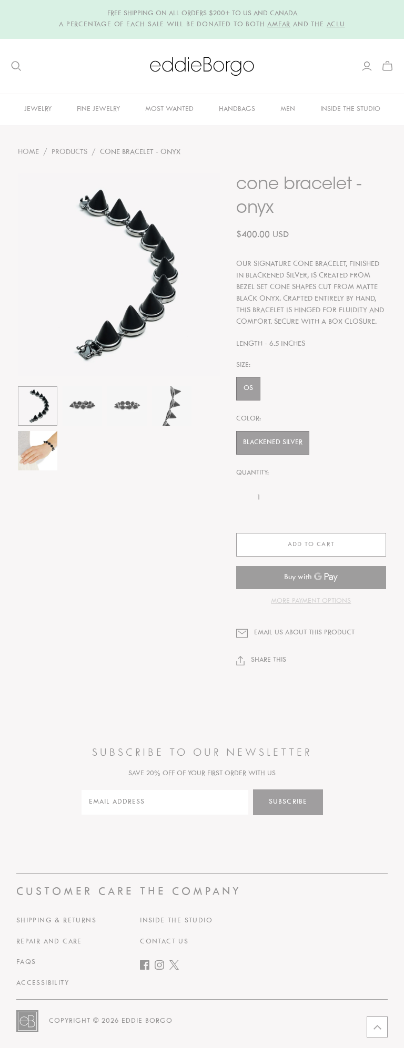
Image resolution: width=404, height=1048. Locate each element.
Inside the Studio (176, 921)
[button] (377, 1027)
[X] (176, 967)
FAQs (26, 962)
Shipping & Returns (56, 921)
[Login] (366, 66)
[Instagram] (162, 967)
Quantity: (252, 473)
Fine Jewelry (98, 109)
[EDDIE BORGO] (202, 66)
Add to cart (311, 544)
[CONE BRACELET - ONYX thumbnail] (37, 406)
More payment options (311, 601)
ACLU (336, 25)
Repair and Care (49, 942)
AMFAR (278, 25)
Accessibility (42, 983)
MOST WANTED (169, 109)
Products (69, 152)
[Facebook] (147, 967)
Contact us (164, 942)
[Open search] (16, 66)
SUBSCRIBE (288, 802)
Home (28, 152)
